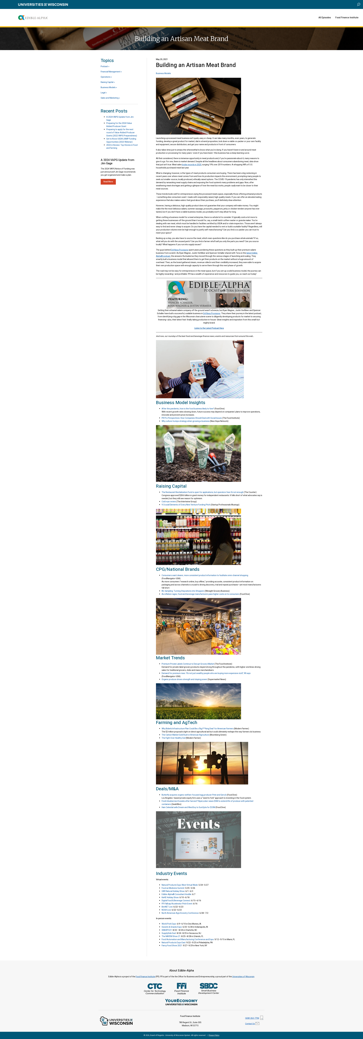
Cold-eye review (169, 501)
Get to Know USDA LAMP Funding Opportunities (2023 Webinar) (121, 140)
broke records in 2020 (191, 164)
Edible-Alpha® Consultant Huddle (176, 894)
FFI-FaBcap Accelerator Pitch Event (177, 903)
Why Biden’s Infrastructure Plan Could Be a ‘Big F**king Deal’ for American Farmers (198, 728)
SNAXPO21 (167, 930)
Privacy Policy (214, 1035)
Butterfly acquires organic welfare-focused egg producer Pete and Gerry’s (194, 794)
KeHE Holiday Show (170, 897)
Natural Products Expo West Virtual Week (180, 884)
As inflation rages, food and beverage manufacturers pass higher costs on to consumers (200, 594)
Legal (103, 92)
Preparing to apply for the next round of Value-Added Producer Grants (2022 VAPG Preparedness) (121, 132)
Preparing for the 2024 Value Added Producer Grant (119, 125)
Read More (108, 181)
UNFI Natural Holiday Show (173, 891)
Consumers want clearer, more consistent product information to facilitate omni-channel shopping (205, 575)
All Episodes (324, 17)
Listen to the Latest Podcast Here (209, 328)
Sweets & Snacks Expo (172, 926)
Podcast (104, 66)
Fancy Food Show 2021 (172, 945)
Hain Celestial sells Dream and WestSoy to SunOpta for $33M (188, 807)
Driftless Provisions (179, 249)
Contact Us (250, 1023)
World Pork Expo (169, 923)
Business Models (163, 73)
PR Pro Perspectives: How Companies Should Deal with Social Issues (192, 418)
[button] (358, 4)
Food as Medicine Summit (173, 888)
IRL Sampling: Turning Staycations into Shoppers (183, 591)
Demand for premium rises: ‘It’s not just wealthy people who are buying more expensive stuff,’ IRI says (206, 673)
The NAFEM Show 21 (171, 936)
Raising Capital (107, 82)
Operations (105, 76)
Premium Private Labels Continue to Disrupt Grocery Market (188, 663)
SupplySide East (169, 933)
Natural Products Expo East (173, 942)
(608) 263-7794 (252, 1018)
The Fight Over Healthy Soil (173, 738)
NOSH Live (166, 909)
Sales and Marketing (110, 97)
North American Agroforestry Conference (180, 913)
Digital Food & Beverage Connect (176, 900)
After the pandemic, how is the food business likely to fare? (188, 408)
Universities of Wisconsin (243, 976)
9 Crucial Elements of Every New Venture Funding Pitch (186, 504)
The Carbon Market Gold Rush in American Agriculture (185, 734)
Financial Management (110, 71)
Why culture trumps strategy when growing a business (186, 421)
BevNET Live (167, 906)
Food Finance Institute (346, 17)
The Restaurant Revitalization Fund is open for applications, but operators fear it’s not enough (202, 492)
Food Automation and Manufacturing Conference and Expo (188, 939)
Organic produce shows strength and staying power (184, 679)
